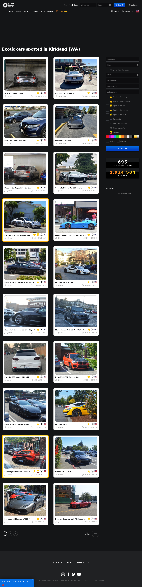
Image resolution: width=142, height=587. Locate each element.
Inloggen (129, 11)
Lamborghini (60, 235)
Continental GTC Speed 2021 (75, 519)
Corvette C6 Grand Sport (24, 330)
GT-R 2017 (66, 472)
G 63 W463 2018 (76, 330)
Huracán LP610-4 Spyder (76, 235)
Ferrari (58, 140)
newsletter (83, 563)
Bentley (7, 188)
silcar (9, 143)
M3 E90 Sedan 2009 (18, 140)
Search (120, 5)
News (66, 5)
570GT (66, 424)
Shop (36, 11)
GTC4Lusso (66, 140)
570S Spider (68, 282)
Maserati (8, 282)
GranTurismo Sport (20, 424)
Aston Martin (60, 93)
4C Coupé (19, 93)
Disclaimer (99, 581)
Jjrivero (9, 96)
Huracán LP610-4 (22, 519)
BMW (6, 140)
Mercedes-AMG (62, 330)
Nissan (58, 472)
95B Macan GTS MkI (20, 377)
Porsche (7, 235)
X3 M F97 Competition (69, 377)
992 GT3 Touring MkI (21, 235)
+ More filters (133, 5)
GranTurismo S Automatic (23, 282)
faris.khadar (62, 96)
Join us (27, 11)
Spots (76, 5)
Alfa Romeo (9, 93)
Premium (62, 11)
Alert (116, 11)
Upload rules (47, 11)
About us (57, 563)
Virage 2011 (72, 93)
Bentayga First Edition (21, 188)
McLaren (58, 282)
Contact (69, 563)
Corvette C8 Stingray (73, 188)
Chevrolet (59, 188)
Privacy (87, 581)
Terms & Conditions (70, 581)
